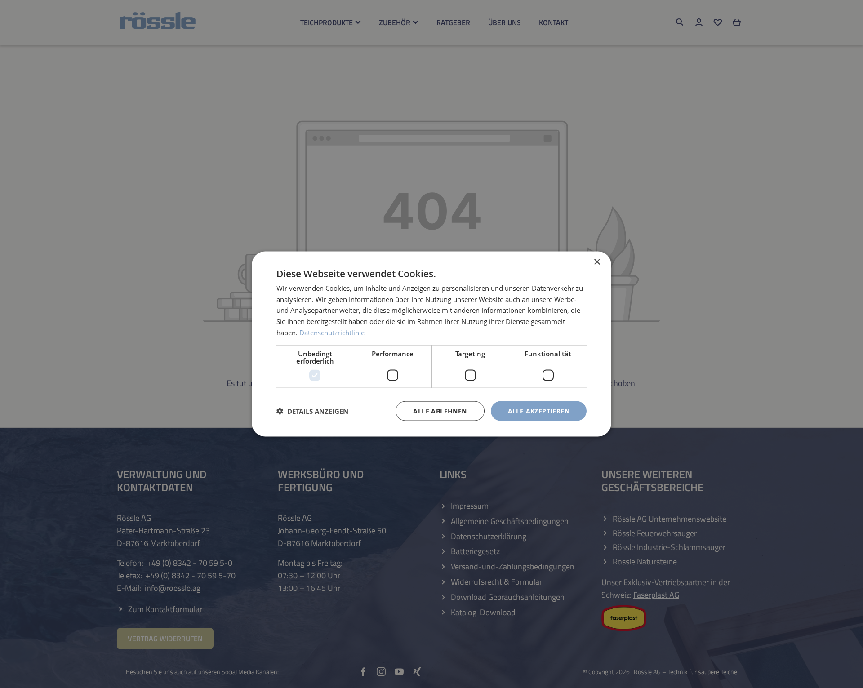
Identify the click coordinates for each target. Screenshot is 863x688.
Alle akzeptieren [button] (538, 410)
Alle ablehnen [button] (440, 410)
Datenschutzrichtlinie (332, 332)
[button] (312, 411)
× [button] (596, 261)
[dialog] (431, 344)
